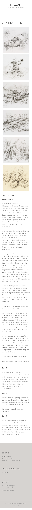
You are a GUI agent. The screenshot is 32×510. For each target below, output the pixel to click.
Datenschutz (16, 505)
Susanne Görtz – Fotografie (10, 488)
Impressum (23, 503)
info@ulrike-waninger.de (13, 460)
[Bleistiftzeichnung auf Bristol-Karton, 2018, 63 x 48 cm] (16, 67)
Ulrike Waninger (16, 5)
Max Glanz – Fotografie (8, 486)
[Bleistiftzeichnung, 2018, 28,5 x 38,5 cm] (16, 95)
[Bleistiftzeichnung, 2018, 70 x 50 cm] (16, 40)
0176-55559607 (9, 458)
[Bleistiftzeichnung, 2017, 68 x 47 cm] (16, 178)
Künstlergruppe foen (8, 490)
